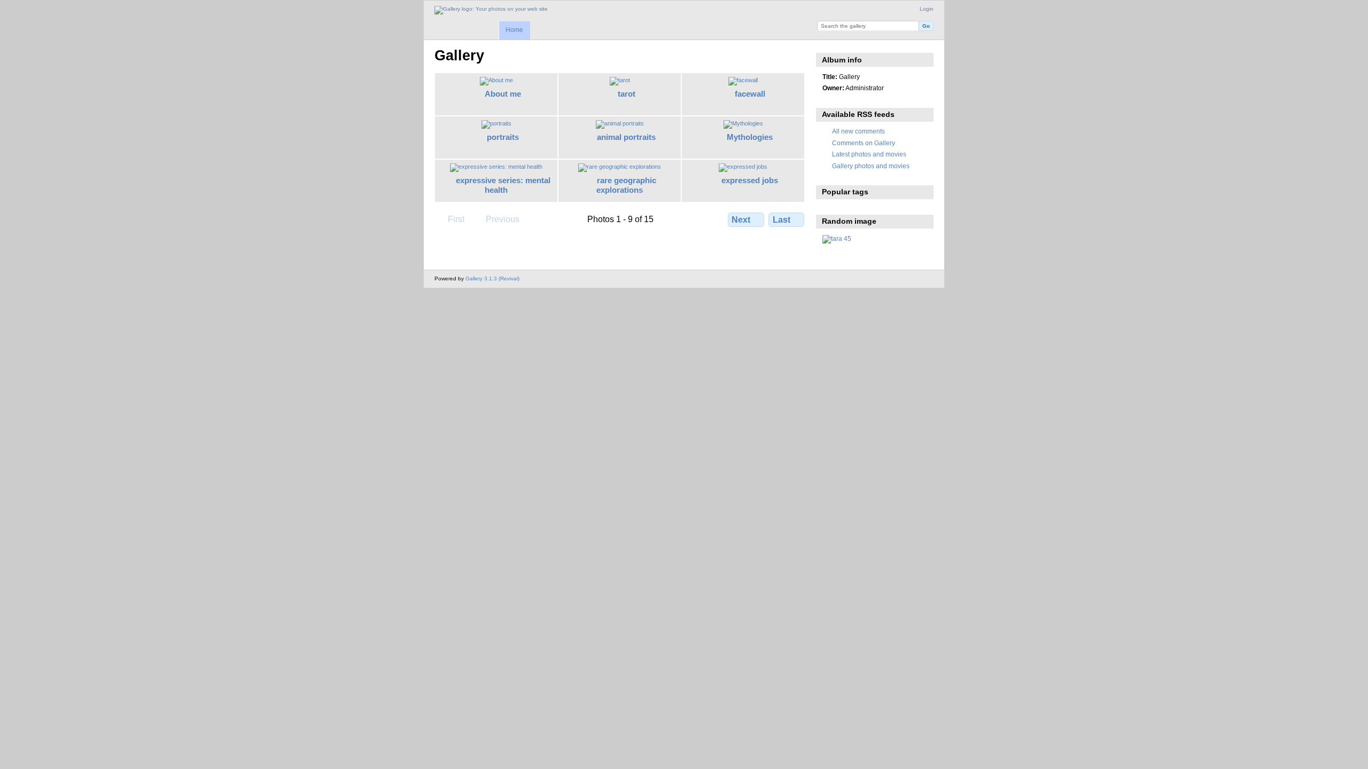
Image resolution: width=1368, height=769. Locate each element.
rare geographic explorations (626, 185)
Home (514, 30)
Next (741, 219)
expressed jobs (749, 180)
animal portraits (626, 137)
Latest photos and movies (869, 154)
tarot (626, 93)
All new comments (858, 131)
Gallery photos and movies (871, 165)
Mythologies (750, 137)
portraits (503, 137)
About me (503, 93)
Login (927, 9)
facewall (750, 93)
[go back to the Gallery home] (491, 10)
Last (781, 219)
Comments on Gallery (863, 142)
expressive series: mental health (503, 185)
